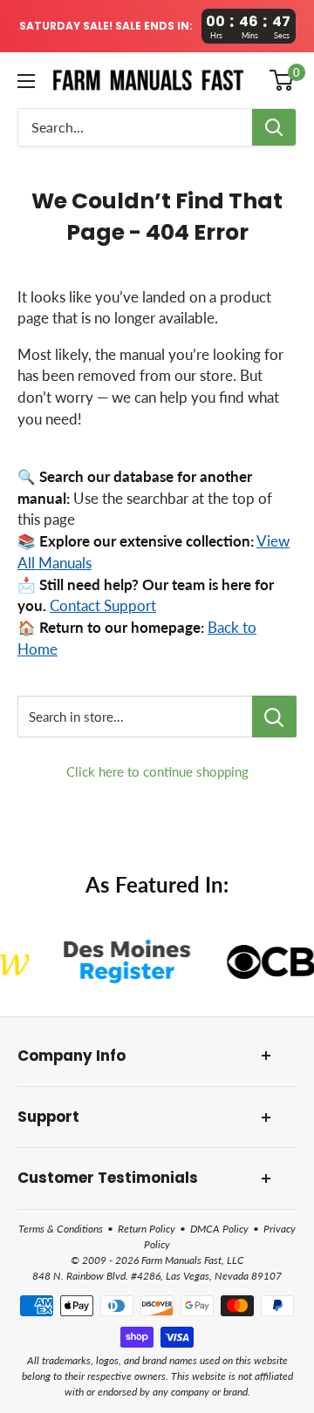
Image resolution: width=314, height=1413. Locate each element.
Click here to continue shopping (157, 771)
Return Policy (146, 1228)
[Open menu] (26, 81)
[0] (282, 80)
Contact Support (103, 606)
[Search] (274, 127)
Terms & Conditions (60, 1228)
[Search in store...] (274, 716)
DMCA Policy (219, 1228)
